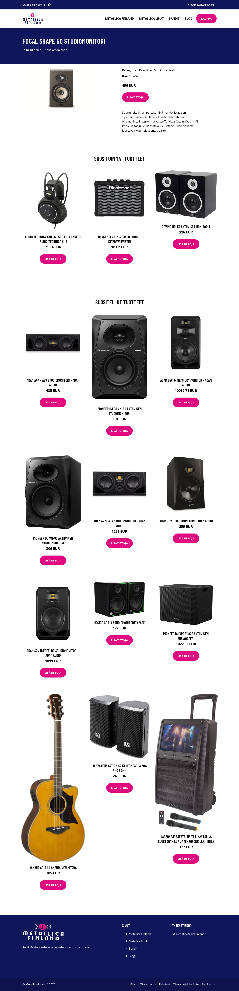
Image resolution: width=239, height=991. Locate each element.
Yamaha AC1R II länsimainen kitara (53, 867)
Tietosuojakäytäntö (186, 984)
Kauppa (206, 18)
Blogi (189, 18)
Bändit (174, 18)
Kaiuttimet (33, 50)
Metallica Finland (119, 18)
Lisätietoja (135, 97)
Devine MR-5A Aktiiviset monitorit (186, 226)
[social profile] (49, 4)
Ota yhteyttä (148, 984)
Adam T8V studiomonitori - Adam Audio (186, 521)
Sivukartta (208, 984)
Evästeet (164, 984)
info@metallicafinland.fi (201, 4)
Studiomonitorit (56, 50)
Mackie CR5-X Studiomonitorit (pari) (119, 622)
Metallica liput (151, 18)
